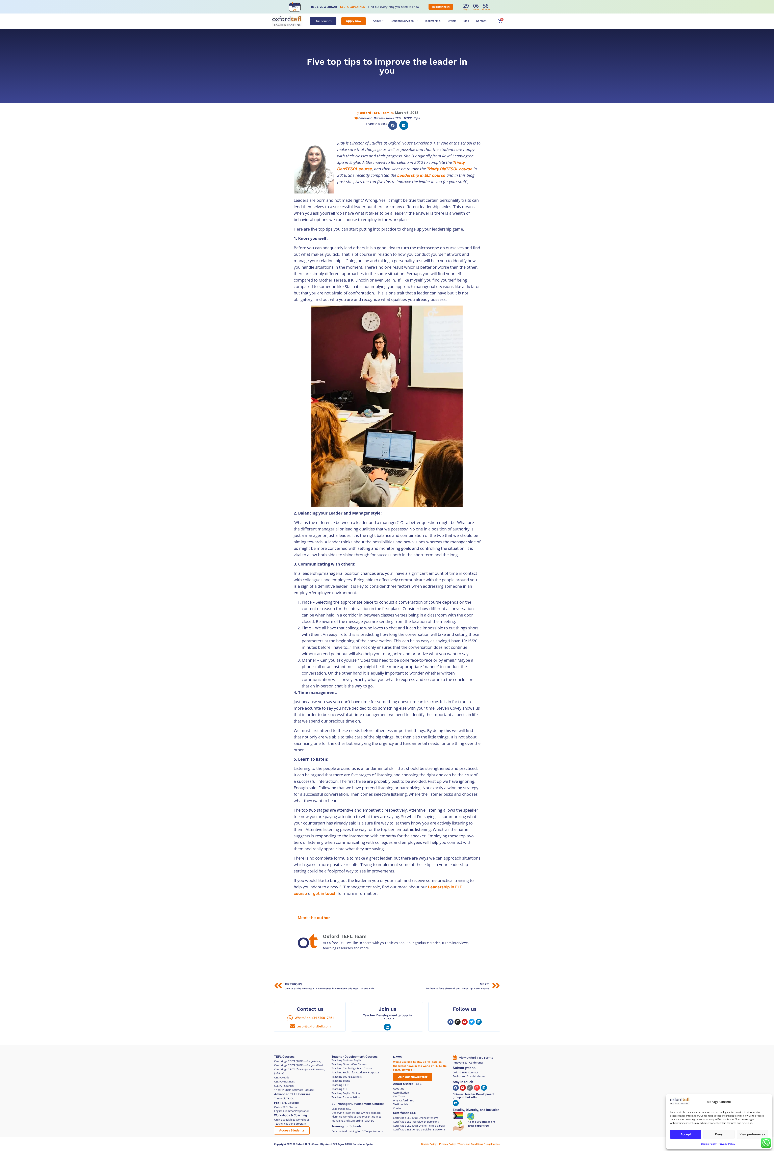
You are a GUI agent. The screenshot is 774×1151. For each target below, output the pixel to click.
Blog (466, 21)
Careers (379, 118)
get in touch (325, 893)
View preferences (752, 1134)
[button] (392, 125)
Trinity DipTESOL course (449, 168)
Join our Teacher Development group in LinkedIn (473, 1096)
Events (451, 21)
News (390, 118)
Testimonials (432, 21)
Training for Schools (346, 1126)
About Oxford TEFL (407, 1084)
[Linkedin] (387, 1027)
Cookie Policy (709, 1144)
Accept (685, 1134)
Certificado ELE (404, 1113)
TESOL (408, 118)
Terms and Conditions (470, 1144)
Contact (481, 21)
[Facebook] (450, 1022)
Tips (417, 118)
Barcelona (365, 118)
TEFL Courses (284, 1056)
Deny (719, 1134)
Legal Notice (493, 1144)
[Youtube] (465, 1022)
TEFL (398, 118)
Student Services (402, 21)
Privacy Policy (727, 1144)
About (377, 21)
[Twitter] (472, 1022)
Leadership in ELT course (421, 175)
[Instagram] (458, 1022)
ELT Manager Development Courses (358, 1104)
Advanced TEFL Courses (292, 1094)
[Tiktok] (470, 1088)
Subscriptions (464, 1068)
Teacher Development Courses (355, 1056)
